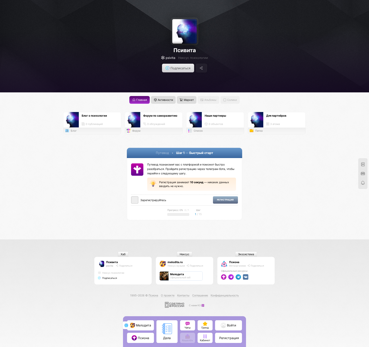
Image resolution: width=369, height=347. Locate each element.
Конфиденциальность (225, 295)
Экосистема (246, 254)
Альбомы (210, 100)
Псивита (184, 50)
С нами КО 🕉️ (196, 305)
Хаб (123, 254)
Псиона (234, 262)
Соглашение (200, 295)
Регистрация (225, 200)
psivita (109, 265)
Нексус (184, 254)
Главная (141, 100)
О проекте (168, 295)
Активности (165, 100)
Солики (231, 100)
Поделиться (125, 265)
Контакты (183, 295)
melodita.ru (175, 262)
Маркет (188, 100)
